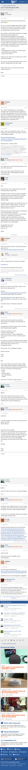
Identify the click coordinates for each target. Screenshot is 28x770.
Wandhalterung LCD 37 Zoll (12, 625)
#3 (26, 128)
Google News (14, 752)
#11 (26, 413)
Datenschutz (19, 765)
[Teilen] (25, 18)
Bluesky (18, 749)
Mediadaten (13, 763)
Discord (11, 749)
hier (2, 399)
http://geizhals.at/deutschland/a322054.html (12, 292)
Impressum (3, 763)
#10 (26, 390)
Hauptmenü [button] (2, 2)
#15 (26, 550)
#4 (26, 163)
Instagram (23, 752)
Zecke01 (5, 608)
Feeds (4, 749)
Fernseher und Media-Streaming (15, 608)
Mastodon (5, 754)
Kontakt (8, 763)
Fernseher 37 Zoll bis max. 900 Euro (14, 613)
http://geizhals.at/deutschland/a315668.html (12, 249)
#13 (26, 503)
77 (3, 671)
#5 (26, 183)
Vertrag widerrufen (21, 763)
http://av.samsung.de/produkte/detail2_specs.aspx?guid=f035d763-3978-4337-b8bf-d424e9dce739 (14, 571)
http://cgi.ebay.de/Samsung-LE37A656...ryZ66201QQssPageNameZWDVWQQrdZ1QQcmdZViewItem (14, 139)
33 (3, 719)
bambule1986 (7, 614)
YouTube (17, 754)
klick (19, 400)
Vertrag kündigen (4, 765)
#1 (26, 18)
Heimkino (15, 235)
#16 (26, 567)
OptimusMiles (7, 626)
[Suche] (26, 1)
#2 (26, 107)
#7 (26, 258)
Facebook (5, 752)
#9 (26, 317)
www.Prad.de (6, 297)
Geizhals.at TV (4, 264)
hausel (5, 620)
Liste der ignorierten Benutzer (21, 275)
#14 (26, 524)
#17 (26, 584)
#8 (26, 284)
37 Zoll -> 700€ (8, 619)
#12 (26, 485)
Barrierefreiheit (12, 765)
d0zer (3, 9)
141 (4, 695)
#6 (26, 244)
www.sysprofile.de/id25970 (6, 154)
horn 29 (5, 634)
